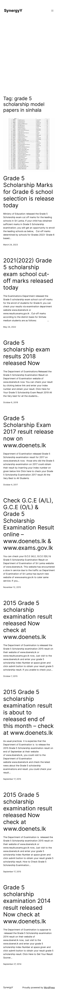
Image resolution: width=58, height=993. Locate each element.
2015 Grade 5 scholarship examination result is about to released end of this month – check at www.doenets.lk (28, 712)
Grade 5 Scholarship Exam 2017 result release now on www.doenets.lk (28, 432)
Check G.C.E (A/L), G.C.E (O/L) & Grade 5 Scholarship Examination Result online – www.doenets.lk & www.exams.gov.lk (28, 524)
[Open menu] (52, 10)
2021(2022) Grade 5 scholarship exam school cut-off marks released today (28, 274)
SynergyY (13, 10)
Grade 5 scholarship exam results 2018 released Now (26, 352)
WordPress (49, 987)
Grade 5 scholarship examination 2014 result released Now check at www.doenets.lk (27, 904)
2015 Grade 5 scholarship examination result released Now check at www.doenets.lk (27, 620)
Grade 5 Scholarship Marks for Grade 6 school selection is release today (28, 192)
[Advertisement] (29, 56)
